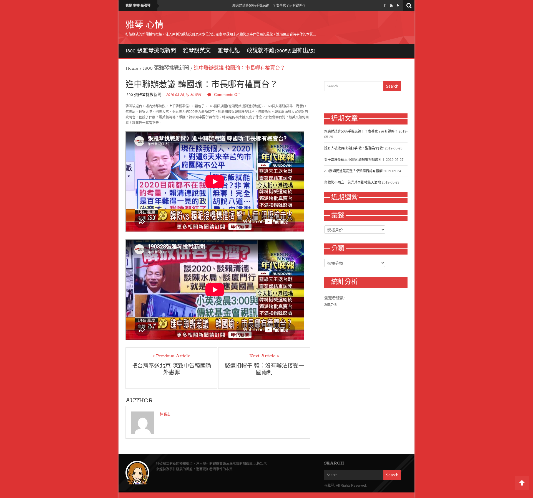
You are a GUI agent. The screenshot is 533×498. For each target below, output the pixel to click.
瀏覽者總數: (334, 298)
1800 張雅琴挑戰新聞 (150, 51)
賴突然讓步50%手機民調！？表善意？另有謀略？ (269, 5)
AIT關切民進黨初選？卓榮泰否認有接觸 (353, 171)
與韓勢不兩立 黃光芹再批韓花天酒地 (352, 182)
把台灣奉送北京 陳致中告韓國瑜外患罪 (171, 369)
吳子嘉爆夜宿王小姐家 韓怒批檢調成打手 (354, 160)
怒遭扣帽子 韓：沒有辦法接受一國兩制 (264, 369)
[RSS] (398, 5)
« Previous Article (171, 356)
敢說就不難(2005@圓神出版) (281, 51)
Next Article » (264, 356)
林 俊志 (195, 95)
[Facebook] (385, 5)
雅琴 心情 (144, 26)
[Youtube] (391, 5)
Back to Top (522, 483)
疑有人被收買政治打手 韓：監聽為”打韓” (354, 148)
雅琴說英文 (197, 51)
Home (131, 68)
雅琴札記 (229, 51)
